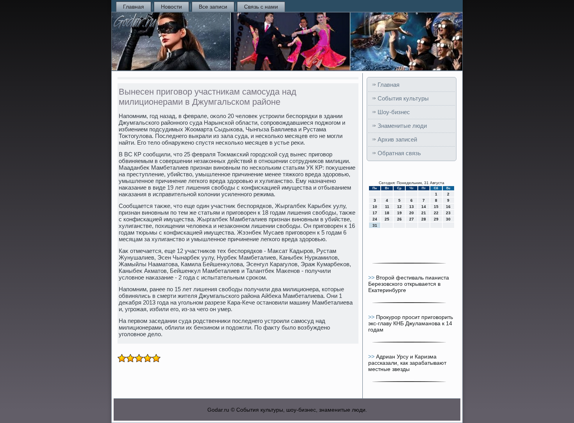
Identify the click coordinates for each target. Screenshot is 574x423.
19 (399, 213)
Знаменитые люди (402, 125)
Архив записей (397, 139)
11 (387, 206)
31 (375, 225)
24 (375, 219)
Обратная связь (399, 153)
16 (448, 206)
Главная (133, 7)
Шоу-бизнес (394, 112)
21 (423, 213)
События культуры (403, 98)
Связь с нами (261, 7)
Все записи (213, 7)
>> (372, 277)
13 (411, 206)
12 (399, 206)
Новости (171, 7)
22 (436, 213)
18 (387, 213)
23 (448, 213)
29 (436, 219)
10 (375, 206)
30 (448, 219)
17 (375, 213)
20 (411, 213)
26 (399, 219)
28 (423, 219)
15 (436, 206)
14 (423, 206)
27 (411, 219)
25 (387, 219)
